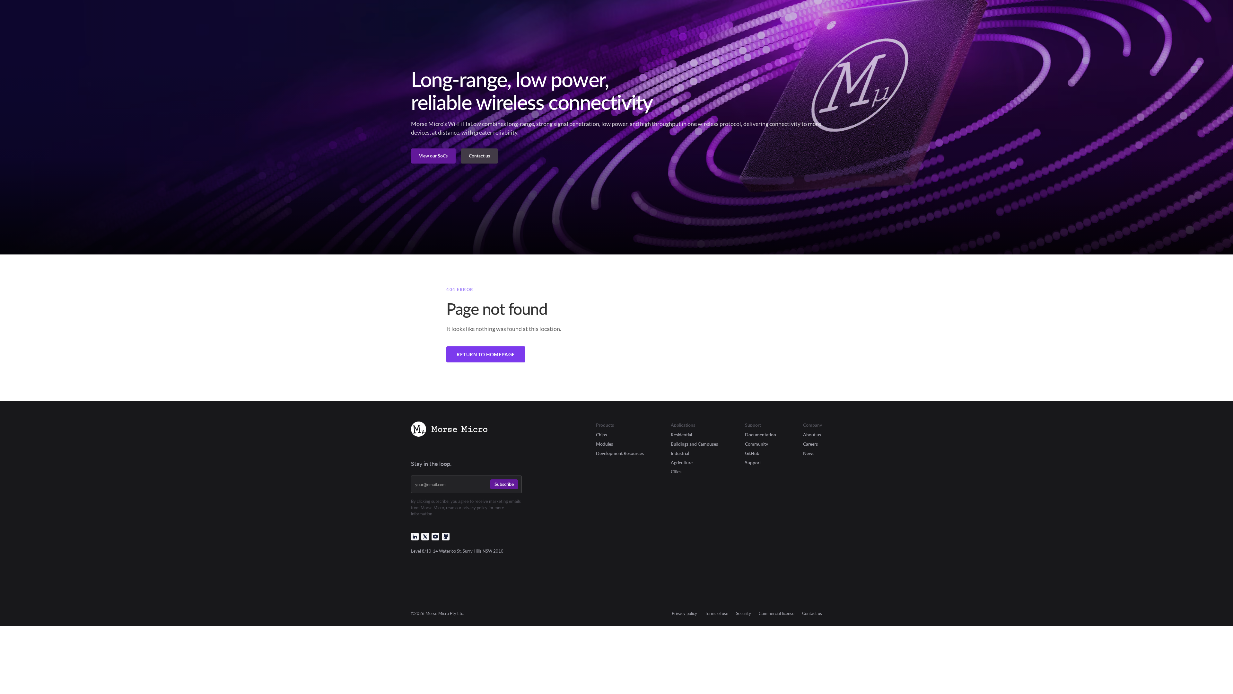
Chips (601, 435)
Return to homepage (486, 354)
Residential (681, 435)
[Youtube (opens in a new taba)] (435, 536)
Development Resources (620, 453)
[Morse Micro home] (449, 430)
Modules (604, 444)
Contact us (812, 613)
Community (756, 444)
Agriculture (682, 462)
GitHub (752, 453)
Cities (676, 471)
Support (753, 462)
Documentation (760, 435)
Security (743, 613)
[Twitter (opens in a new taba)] (425, 536)
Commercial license (776, 613)
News (808, 453)
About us (812, 435)
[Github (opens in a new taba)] (446, 536)
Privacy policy (684, 613)
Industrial (680, 453)
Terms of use (716, 613)
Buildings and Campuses (694, 444)
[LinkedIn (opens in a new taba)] (415, 536)
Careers (810, 444)
